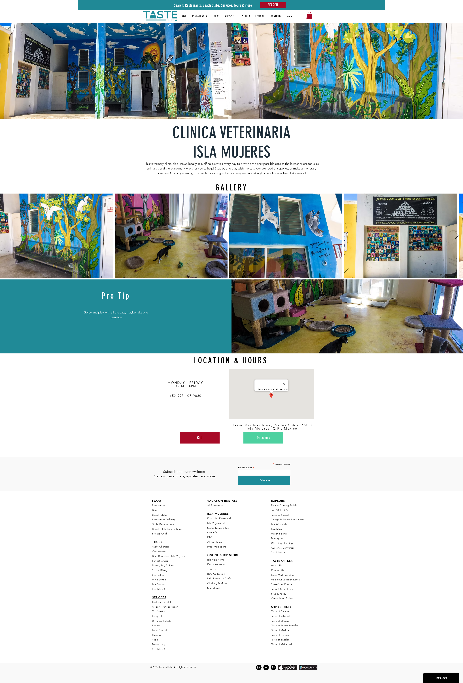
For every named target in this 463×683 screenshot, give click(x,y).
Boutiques (277, 538)
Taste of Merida (280, 630)
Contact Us (277, 570)
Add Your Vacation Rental (285, 579)
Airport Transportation (165, 606)
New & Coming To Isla (284, 505)
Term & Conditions (282, 589)
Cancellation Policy (281, 598)
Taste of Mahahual (281, 644)
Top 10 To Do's (280, 510)
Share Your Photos (281, 584)
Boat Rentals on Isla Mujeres (168, 556)
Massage (157, 635)
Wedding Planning (282, 543)
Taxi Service (159, 611)
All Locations (214, 542)
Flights (156, 625)
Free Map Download (219, 518)
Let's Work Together (283, 574)
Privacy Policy (278, 593)
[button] (245, 16)
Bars (154, 510)
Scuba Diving (159, 570)
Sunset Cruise (160, 560)
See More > (159, 589)
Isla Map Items (215, 559)
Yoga (155, 639)
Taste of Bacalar (280, 639)
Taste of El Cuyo (280, 620)
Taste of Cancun (280, 611)
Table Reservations (163, 524)
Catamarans (159, 551)
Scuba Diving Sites (218, 527)
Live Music (277, 529)
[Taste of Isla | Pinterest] (273, 667)
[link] (309, 15)
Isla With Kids (279, 524)
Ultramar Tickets (161, 620)
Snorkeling (158, 574)
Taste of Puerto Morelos (284, 625)
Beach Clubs (159, 514)
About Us (276, 565)
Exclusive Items (216, 564)
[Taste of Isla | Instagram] (259, 667)
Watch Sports (279, 533)
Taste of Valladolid (281, 616)
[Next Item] (457, 235)
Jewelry (211, 569)
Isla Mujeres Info (216, 523)
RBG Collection (216, 573)
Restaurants (159, 505)
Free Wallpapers (216, 546)
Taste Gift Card (280, 514)
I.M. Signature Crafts (219, 578)
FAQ (210, 537)
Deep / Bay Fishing (163, 565)
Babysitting (158, 644)
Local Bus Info (160, 630)
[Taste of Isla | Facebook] (266, 667)
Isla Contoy (158, 584)
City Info (212, 532)
